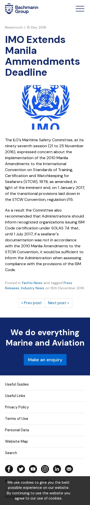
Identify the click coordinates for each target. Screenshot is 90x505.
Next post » (58, 302)
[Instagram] (45, 469)
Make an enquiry (45, 360)
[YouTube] (33, 469)
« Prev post (31, 302)
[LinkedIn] (57, 469)
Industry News (32, 288)
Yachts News (32, 283)
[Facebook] (9, 469)
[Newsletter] (69, 469)
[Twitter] (21, 469)
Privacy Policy (17, 407)
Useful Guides (17, 384)
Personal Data (17, 430)
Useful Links (15, 395)
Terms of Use (16, 418)
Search (11, 452)
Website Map (16, 441)
